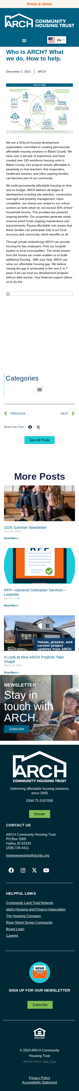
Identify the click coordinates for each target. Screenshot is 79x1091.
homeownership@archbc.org (27, 855)
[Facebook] (11, 870)
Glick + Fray (49, 1061)
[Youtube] (46, 870)
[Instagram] (23, 870)
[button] (24, 40)
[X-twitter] (34, 870)
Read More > (11, 538)
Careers (12, 935)
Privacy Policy (39, 1078)
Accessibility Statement (39, 1082)
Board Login (15, 929)
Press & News (39, 4)
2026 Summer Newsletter (25, 527)
